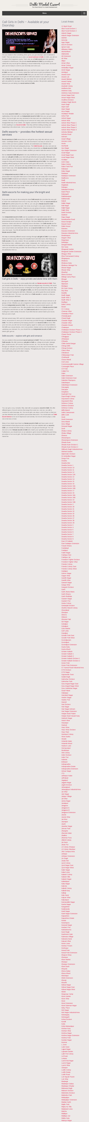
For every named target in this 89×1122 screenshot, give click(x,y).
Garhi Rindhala (66, 596)
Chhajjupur (65, 336)
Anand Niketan (66, 79)
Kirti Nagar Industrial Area (70, 1012)
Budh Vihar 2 (66, 300)
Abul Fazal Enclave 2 (69, 31)
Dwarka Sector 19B (68, 502)
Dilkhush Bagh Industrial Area (71, 449)
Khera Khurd (65, 973)
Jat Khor (64, 819)
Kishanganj (65, 1015)
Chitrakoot (65, 353)
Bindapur (64, 286)
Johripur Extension (68, 856)
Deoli (63, 417)
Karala (63, 920)
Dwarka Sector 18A (68, 495)
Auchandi (64, 146)
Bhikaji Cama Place (68, 277)
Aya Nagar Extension (69, 150)
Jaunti (63, 824)
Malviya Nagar (66, 1120)
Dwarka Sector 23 (67, 513)
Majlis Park (65, 1104)
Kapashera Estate (67, 918)
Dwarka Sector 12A (68, 474)
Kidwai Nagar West (68, 989)
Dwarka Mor (65, 463)
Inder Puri (64, 757)
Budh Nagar (65, 295)
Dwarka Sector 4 (67, 527)
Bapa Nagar (65, 217)
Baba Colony (66, 164)
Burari (63, 307)
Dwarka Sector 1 (67, 465)
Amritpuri (64, 72)
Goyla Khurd (65, 649)
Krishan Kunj (65, 1028)
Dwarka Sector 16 (67, 484)
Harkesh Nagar (66, 718)
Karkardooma (66, 930)
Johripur (64, 854)
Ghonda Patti (66, 619)
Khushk (64, 982)
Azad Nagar (65, 153)
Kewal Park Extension (69, 953)
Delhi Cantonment (67, 412)
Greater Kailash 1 (67, 654)
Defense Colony (67, 408)
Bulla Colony (66, 304)
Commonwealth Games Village (72, 364)
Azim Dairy (65, 162)
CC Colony (65, 309)
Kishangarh (65, 1017)
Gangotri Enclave (67, 587)
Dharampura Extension (69, 440)
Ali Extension (66, 56)
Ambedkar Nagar (67, 68)
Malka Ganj (65, 1118)
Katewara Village (67, 936)
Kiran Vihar (65, 999)
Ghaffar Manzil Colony (69, 608)
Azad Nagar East (67, 155)
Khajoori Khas (66, 955)
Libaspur (64, 1067)
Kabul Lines (65, 872)
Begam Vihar (66, 238)
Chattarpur (65, 327)
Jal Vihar (64, 799)
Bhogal (64, 279)
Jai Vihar (64, 792)
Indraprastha (65, 764)
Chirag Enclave (66, 348)
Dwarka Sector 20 (67, 507)
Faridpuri (64, 550)
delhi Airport (65, 410)
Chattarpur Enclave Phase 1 (71, 330)
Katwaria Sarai (66, 939)
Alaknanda (65, 54)
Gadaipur (64, 571)
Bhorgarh (64, 281)
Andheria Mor (66, 88)
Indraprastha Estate (68, 766)
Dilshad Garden (66, 451)
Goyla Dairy (65, 647)
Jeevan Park (65, 828)
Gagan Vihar (65, 576)
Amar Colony (66, 65)
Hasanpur (64, 723)
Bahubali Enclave (67, 189)
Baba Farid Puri (67, 166)
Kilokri (63, 992)
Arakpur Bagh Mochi (68, 102)
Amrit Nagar (65, 70)
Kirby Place (65, 1008)
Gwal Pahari (65, 690)
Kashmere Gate (67, 934)
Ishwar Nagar (66, 771)
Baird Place (65, 192)
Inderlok (64, 759)
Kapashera (65, 916)
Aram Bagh (65, 104)
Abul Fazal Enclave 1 (69, 28)
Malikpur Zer (65, 1116)
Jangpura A (65, 808)
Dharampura (65, 438)
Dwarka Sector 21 (67, 509)
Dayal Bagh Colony (68, 396)
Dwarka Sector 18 (67, 493)
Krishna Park (66, 1038)
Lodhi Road (65, 1074)
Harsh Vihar (65, 720)
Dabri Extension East (69, 378)
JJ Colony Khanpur (68, 847)
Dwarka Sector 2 (67, 504)
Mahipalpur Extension (69, 1100)
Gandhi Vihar (66, 580)
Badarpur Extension (68, 176)
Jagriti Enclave (66, 785)
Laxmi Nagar (66, 1063)
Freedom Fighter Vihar (69, 562)
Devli (63, 428)
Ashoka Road (66, 134)
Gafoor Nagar (66, 573)
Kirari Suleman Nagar (69, 1005)
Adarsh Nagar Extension (70, 35)
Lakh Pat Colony (67, 1054)
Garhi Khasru (66, 594)
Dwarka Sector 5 (67, 530)
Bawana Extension (68, 231)
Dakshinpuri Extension (69, 385)
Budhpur (64, 302)
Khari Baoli (65, 966)
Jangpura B (65, 810)
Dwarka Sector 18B (68, 497)
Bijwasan (64, 284)
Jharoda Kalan (66, 833)
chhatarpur (65, 339)
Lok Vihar (64, 1079)
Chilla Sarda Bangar (68, 343)
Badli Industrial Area (68, 182)
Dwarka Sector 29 (67, 523)
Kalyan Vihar (65, 897)
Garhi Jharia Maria (67, 592)
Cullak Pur (65, 371)
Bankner (64, 215)
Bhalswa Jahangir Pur (69, 265)
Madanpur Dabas (67, 1084)
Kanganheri (65, 907)
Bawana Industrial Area (69, 233)
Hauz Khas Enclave (68, 730)
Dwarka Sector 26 (67, 516)
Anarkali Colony (67, 86)
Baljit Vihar (65, 210)
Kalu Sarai (65, 895)
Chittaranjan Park (67, 355)
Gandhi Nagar (66, 578)
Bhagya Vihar (66, 254)
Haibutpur (64, 693)
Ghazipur (64, 612)
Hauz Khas (65, 727)
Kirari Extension (67, 1003)
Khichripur (65, 976)
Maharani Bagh (66, 1088)
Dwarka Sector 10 (67, 468)
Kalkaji (63, 893)
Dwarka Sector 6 (67, 532)
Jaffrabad (64, 778)
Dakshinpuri (65, 382)
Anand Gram (65, 74)
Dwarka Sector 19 (67, 500)
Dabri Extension (67, 376)
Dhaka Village (66, 433)
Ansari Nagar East (67, 95)
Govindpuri (65, 642)
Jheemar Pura (66, 838)
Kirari (63, 1001)
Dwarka (64, 461)
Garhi (63, 589)
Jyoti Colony (65, 863)
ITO (62, 773)
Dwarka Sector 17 (67, 490)
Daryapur (64, 389)
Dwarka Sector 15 (67, 481)
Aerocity (64, 40)
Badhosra (64, 178)
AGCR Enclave (66, 45)
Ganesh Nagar (66, 582)
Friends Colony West (69, 569)
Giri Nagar (65, 622)
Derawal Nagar (66, 426)
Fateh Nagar (65, 553)
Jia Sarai (64, 842)
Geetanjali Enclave (68, 605)
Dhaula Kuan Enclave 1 (69, 445)
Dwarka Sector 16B (68, 488)
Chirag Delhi (65, 346)
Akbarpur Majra (66, 49)
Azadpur (64, 159)
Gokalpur (64, 624)
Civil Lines (65, 362)
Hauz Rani (65, 732)
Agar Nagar (65, 42)
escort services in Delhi (36, 57)
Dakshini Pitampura (68, 380)
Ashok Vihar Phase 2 (69, 125)
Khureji (63, 980)
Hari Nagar (65, 707)
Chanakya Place (67, 313)
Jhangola (64, 831)
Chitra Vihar (65, 350)
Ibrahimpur (65, 750)
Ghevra (64, 615)
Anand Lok (65, 77)
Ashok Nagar (66, 118)
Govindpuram (66, 640)
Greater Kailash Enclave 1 (70, 658)
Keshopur (64, 948)
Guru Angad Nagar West (70, 686)
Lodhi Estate (65, 1072)
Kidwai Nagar (66, 985)
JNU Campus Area (68, 851)
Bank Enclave (66, 212)
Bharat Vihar (65, 270)
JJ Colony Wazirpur (68, 849)
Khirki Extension (67, 978)
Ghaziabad (65, 610)
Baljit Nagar (65, 208)
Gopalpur (64, 633)
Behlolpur (64, 242)
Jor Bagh (64, 858)
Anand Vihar (65, 84)
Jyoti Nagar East (67, 865)
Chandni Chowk (67, 325)
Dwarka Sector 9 (67, 539)
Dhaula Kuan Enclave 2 (69, 447)
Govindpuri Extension (69, 645)
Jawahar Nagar (66, 826)
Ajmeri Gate (65, 47)
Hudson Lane (66, 746)
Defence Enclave (67, 405)
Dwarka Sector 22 (67, 511)
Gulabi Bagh (65, 677)
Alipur (63, 61)
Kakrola (64, 886)
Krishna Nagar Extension (70, 1035)
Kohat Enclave (66, 1019)
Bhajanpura (65, 258)
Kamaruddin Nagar (68, 902)
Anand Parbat (66, 81)
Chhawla (64, 341)
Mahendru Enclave (68, 1093)
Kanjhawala (65, 909)
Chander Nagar (66, 320)
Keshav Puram (66, 946)
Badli (63, 180)
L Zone (64, 1044)
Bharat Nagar (66, 268)
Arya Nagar (65, 111)
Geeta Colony (66, 603)
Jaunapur (64, 822)
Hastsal (64, 725)
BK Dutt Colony (67, 288)
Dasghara (64, 392)
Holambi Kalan (66, 741)
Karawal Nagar (66, 925)
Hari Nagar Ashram (68, 709)
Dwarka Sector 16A (68, 486)
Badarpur (64, 173)
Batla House (65, 226)
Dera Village (65, 424)
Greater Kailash (66, 651)
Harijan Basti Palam (68, 713)
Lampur (64, 1058)
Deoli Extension (67, 419)
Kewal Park (65, 950)
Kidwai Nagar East (68, 987)
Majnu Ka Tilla (66, 1107)
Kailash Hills (65, 877)
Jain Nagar (65, 794)
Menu (44, 13)
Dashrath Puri (66, 394)
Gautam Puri (65, 601)
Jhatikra (64, 835)
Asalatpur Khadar (67, 113)
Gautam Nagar (66, 599)
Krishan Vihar (66, 1031)
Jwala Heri (65, 861)
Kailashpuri (65, 881)
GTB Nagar (65, 672)
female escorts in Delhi (44, 283)
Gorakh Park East (67, 635)
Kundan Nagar (66, 1040)
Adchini (64, 38)
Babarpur (64, 169)
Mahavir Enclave (67, 1090)
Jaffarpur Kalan (66, 776)
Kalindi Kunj (65, 890)
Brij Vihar (64, 291)
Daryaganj (65, 387)
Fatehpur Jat (65, 557)
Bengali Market (66, 245)
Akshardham (65, 51)
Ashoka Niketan (67, 132)
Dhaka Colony (66, 431)
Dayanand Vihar (67, 401)
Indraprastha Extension (69, 769)
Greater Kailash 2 (67, 656)
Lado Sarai (65, 1047)
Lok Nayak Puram (67, 1077)
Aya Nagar (65, 148)
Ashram (64, 136)
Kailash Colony (66, 874)
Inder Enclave (66, 755)
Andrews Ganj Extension (70, 93)
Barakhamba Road (68, 219)
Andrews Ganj (66, 91)
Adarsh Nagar (66, 33)
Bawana (64, 228)
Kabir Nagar (65, 870)
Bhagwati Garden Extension (71, 251)
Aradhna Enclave (67, 100)
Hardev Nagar (66, 697)
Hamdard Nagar (67, 695)
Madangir (64, 1081)
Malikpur (64, 1113)
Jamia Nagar (65, 801)
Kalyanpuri (65, 900)
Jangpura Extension (68, 812)
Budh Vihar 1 (66, 297)
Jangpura (64, 805)
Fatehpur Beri (66, 555)
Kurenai (64, 1042)
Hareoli (64, 702)
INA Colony (65, 753)
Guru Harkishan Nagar (69, 688)
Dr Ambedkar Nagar (68, 456)
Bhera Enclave (66, 274)
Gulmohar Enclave (68, 679)
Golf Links (65, 631)
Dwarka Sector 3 (67, 525)
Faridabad (65, 548)
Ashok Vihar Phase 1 (69, 123)
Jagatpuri (64, 780)
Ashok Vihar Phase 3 (69, 127)
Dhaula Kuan (66, 442)
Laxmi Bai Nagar (67, 1061)
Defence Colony (67, 403)
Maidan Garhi (66, 1102)
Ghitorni (64, 617)
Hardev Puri (65, 700)
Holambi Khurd (66, 743)
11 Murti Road (66, 26)
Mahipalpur (65, 1097)
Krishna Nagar (66, 1033)
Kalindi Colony (66, 888)
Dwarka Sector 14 (67, 479)
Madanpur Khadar (67, 1086)
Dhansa (64, 435)
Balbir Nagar (65, 203)
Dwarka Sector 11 (67, 470)
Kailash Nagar (66, 879)
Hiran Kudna (65, 736)
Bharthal (64, 272)
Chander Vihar (66, 323)
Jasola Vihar (65, 817)
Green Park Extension (69, 665)
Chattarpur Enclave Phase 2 (71, 332)
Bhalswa (64, 261)
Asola (63, 143)
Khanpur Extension (68, 964)
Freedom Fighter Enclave (70, 559)
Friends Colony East (68, 566)
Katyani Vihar (66, 941)
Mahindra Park (66, 1095)
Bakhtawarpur (66, 196)
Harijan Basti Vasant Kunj (70, 716)
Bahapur (64, 187)
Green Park (65, 663)
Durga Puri (65, 458)
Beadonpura (65, 235)
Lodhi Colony (66, 1070)
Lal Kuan (64, 1056)
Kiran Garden (66, 996)
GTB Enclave (66, 670)
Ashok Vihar (65, 120)
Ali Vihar (64, 58)
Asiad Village (66, 139)
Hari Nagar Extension (69, 711)
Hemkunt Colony (67, 734)
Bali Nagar (65, 205)
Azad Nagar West (67, 157)
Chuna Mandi (66, 359)
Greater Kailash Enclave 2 (70, 661)
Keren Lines (65, 943)
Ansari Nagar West (68, 97)
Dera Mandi (65, 422)
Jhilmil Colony (66, 840)
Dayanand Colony (67, 399)
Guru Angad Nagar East (69, 684)
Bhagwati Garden (67, 249)
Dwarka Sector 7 (67, 534)
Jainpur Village (66, 796)
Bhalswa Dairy (66, 263)
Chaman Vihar (66, 311)
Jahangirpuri (65, 787)
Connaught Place (67, 366)
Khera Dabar (65, 971)
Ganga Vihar (65, 585)
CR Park (64, 369)
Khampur (64, 957)
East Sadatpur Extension (70, 543)
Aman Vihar (65, 63)
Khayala (64, 969)
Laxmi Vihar (65, 1065)
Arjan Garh (65, 107)
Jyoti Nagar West (67, 867)
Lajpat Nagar (66, 1049)
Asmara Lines (66, 141)
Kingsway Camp (67, 994)
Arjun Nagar (65, 109)
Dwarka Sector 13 (67, 477)
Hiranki (63, 739)
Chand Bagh (65, 318)
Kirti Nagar (65, 1010)
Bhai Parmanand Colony (70, 256)
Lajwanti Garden (67, 1051)
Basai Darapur (66, 222)
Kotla (63, 1024)
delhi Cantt (65, 415)
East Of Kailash (67, 541)
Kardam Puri (65, 927)
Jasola (63, 815)
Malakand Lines (67, 1109)
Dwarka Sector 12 (67, 472)
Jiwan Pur (64, 844)
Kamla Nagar (66, 904)
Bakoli (63, 201)
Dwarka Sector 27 (67, 518)
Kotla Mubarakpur (67, 1026)
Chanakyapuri (66, 316)
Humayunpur (66, 748)
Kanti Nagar (65, 911)
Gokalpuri (64, 626)
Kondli (63, 1021)
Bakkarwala (65, 199)
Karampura (65, 923)
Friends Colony (67, 564)
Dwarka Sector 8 (67, 536)
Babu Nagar (65, 171)
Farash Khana (66, 546)
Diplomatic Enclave (68, 454)
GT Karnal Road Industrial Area (72, 667)
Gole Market (65, 628)
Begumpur (65, 240)
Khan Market (65, 959)
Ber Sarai (64, 247)
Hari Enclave (66, 704)
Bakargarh (65, 194)
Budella (64, 293)
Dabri (63, 373)
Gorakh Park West (68, 638)
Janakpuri (64, 803)
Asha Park (65, 116)
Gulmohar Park (66, 681)
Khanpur (64, 962)
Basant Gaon (66, 224)
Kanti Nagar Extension (69, 913)
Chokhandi (65, 357)
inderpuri (64, 762)
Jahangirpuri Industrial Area (71, 789)
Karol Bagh (65, 932)
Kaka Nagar (65, 884)
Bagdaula (64, 185)
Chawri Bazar (66, 334)
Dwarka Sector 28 (67, 520)
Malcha (64, 1111)
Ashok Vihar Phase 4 (69, 130)
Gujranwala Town (67, 674)
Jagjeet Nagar (66, 782)
